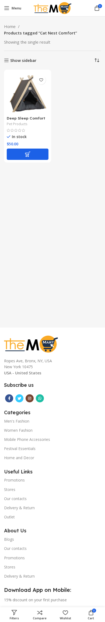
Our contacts (15, 498)
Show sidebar (23, 60)
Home (10, 26)
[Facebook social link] (9, 398)
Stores (9, 489)
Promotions (14, 480)
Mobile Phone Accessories (27, 439)
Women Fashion (18, 430)
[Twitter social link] (19, 398)
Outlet (9, 516)
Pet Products (17, 124)
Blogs (9, 539)
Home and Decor (19, 457)
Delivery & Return (19, 507)
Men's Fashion (16, 421)
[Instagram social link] (30, 398)
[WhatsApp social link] (40, 398)
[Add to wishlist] (41, 80)
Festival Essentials (20, 448)
